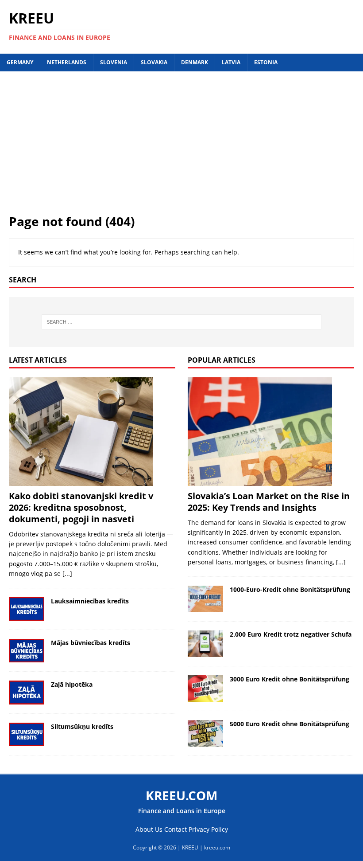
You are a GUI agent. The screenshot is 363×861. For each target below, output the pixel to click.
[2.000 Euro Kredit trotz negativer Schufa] (205, 643)
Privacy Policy (208, 829)
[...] (67, 573)
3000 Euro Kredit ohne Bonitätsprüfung (289, 679)
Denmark (194, 62)
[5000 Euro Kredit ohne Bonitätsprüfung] (205, 733)
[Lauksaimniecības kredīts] (26, 609)
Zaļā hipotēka (72, 684)
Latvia (231, 62)
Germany (20, 62)
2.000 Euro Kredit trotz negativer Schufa (290, 634)
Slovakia (154, 62)
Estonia (266, 62)
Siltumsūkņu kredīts (82, 726)
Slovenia (113, 62)
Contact (175, 829)
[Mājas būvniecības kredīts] (26, 650)
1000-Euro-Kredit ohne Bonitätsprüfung (290, 589)
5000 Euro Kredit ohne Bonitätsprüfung (289, 724)
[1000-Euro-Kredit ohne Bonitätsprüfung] (205, 599)
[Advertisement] (181, 147)
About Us (148, 829)
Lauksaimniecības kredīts (90, 601)
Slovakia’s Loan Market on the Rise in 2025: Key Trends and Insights (269, 501)
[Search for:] (181, 321)
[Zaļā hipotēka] (26, 692)
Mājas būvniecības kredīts (90, 642)
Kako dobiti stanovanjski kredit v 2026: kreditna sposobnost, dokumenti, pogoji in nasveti (81, 507)
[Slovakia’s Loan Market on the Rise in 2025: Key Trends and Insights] (271, 431)
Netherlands (66, 62)
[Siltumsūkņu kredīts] (26, 734)
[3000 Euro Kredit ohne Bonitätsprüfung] (205, 688)
